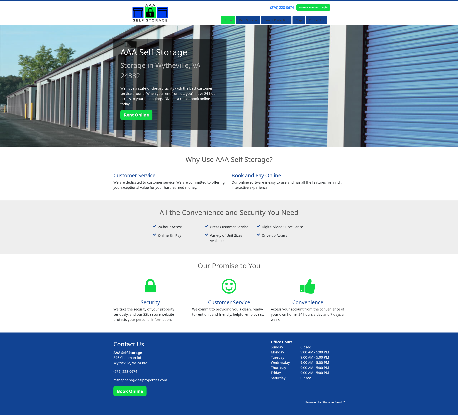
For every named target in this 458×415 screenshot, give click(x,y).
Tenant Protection (276, 20)
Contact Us (316, 20)
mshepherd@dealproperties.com (140, 380)
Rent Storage (248, 20)
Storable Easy (332, 402)
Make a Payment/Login (313, 7)
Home (228, 20)
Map (299, 20)
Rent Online (136, 115)
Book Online (130, 391)
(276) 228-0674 (282, 7)
